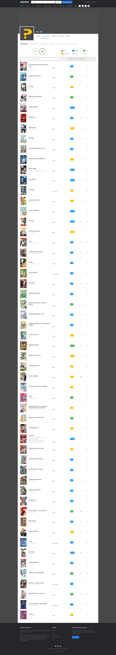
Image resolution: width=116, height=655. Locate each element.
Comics (28, 5)
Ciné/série (38, 5)
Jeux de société (47, 5)
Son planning (52, 43)
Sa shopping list (33, 43)
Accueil (38, 36)
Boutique (67, 36)
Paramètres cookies (58, 651)
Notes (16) (61, 36)
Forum (75, 5)
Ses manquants (43, 43)
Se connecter (87, 2)
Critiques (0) (54, 36)
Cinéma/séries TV (56, 636)
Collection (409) (45, 36)
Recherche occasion (71, 43)
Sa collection (24, 43)
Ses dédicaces (61, 43)
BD (33, 5)
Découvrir (58, 2)
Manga (22, 5)
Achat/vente (61, 5)
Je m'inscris (75, 637)
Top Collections (69, 5)
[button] (41, 32)
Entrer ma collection (67, 2)
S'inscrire (93, 2)
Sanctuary (57, 648)
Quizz (55, 5)
